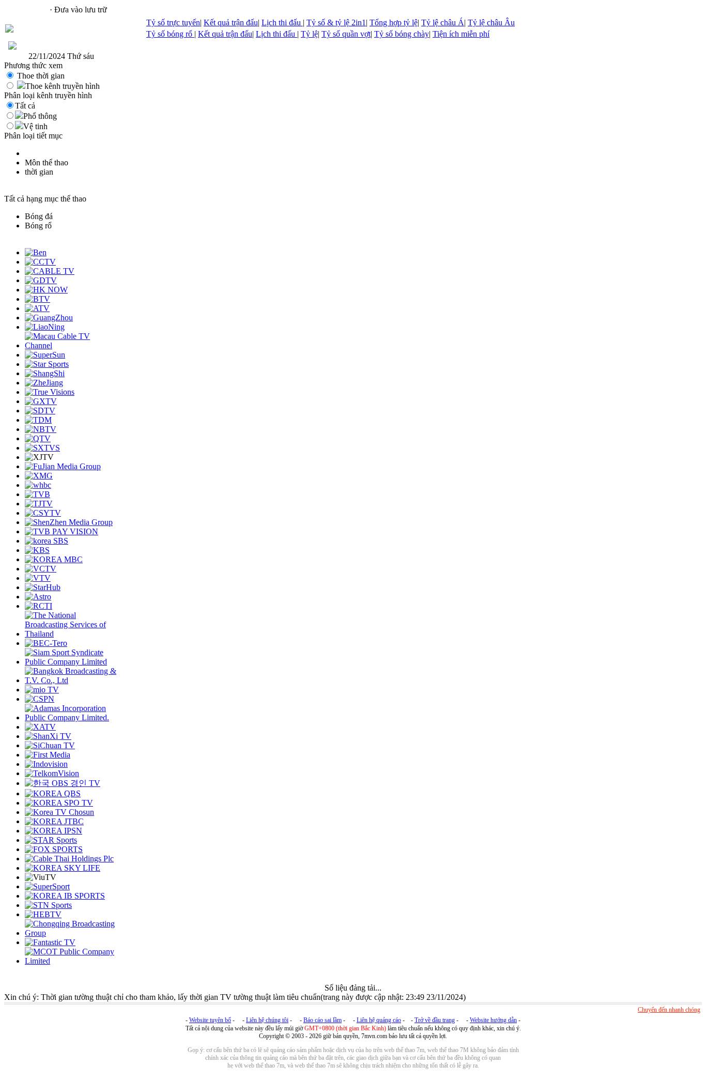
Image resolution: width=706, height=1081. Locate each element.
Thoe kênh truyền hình (62, 86)
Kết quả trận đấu (231, 22)
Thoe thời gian (41, 75)
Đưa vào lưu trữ (80, 9)
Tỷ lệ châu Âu (491, 22)
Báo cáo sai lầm (322, 1020)
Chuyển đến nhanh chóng (669, 1009)
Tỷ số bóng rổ (170, 33)
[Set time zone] (12, 46)
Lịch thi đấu (282, 22)
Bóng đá (39, 216)
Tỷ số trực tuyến (173, 22)
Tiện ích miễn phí (461, 33)
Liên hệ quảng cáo (379, 1020)
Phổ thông (40, 116)
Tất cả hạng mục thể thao (45, 198)
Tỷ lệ (309, 33)
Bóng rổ (38, 225)
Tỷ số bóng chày (401, 33)
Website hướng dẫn (493, 1020)
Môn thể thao (46, 162)
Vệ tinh (35, 126)
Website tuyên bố (210, 1020)
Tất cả (25, 105)
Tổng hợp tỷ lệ (394, 22)
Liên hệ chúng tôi (267, 1020)
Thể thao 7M (26, 9)
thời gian (39, 171)
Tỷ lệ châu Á (442, 22)
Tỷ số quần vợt (346, 33)
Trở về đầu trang (435, 1020)
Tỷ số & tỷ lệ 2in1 (336, 22)
